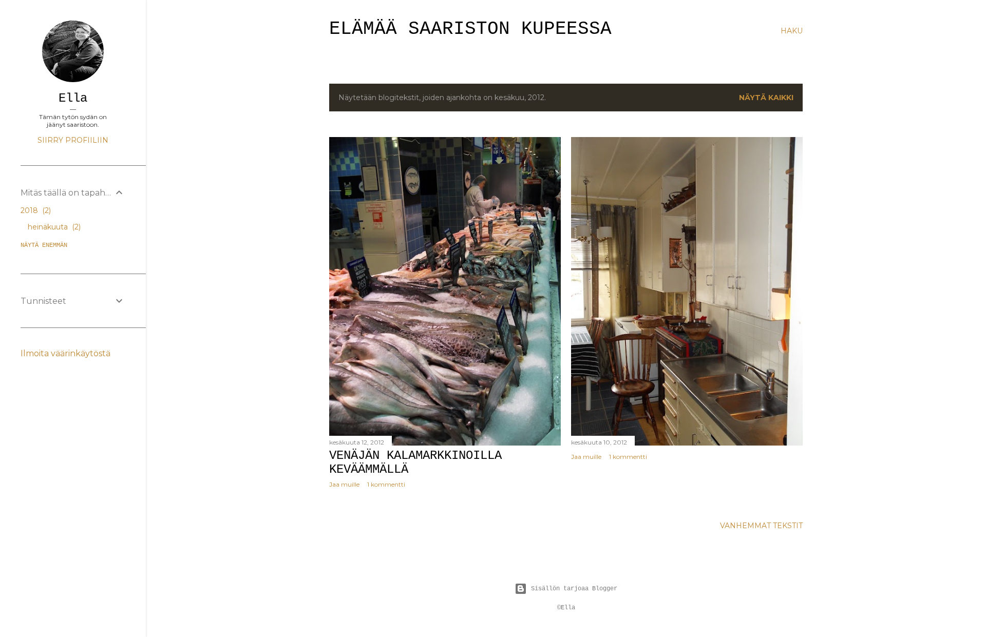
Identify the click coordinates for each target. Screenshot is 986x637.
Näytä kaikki (766, 97)
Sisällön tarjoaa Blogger (574, 588)
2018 (35, 210)
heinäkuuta (53, 226)
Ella (73, 98)
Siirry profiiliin (72, 140)
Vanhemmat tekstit (761, 525)
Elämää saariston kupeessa (470, 29)
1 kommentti (386, 484)
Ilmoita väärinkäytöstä (65, 353)
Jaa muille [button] (344, 484)
